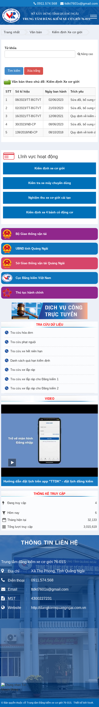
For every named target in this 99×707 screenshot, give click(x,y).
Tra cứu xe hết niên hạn (26, 351)
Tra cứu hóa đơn (21, 332)
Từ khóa (10, 48)
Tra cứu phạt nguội (23, 342)
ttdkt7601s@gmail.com (81, 3)
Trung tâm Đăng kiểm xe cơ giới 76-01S (49, 702)
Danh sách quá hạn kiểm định (30, 360)
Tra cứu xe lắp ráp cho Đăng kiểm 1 (34, 379)
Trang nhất (12, 32)
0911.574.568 (47, 3)
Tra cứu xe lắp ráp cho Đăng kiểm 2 (34, 388)
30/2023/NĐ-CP (25, 124)
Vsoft (90, 702)
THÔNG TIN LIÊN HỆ (49, 542)
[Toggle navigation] (93, 17)
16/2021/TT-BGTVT (28, 116)
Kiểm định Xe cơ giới (67, 32)
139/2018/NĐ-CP (26, 132)
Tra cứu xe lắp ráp (22, 369)
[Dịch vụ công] (49, 310)
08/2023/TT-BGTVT (28, 100)
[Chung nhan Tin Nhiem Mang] (15, 687)
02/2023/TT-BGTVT (28, 108)
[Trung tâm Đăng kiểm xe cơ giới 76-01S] (1, 14)
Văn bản (36, 32)
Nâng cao (87, 54)
